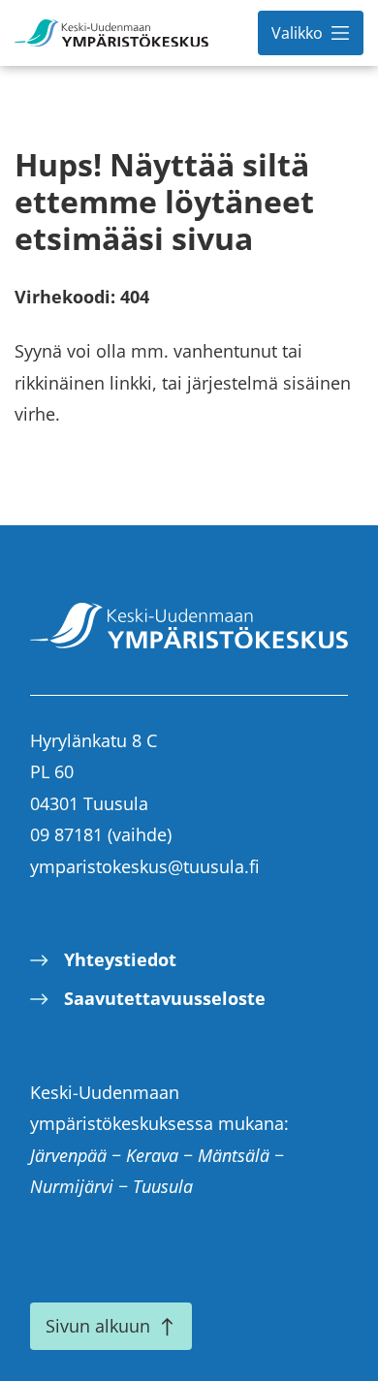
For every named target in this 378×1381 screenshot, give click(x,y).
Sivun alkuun (98, 1325)
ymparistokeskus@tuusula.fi (145, 866)
